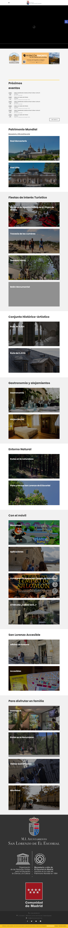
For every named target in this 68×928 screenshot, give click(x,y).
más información (50, 925)
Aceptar (56, 925)
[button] (66, 21)
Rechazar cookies (62, 925)
